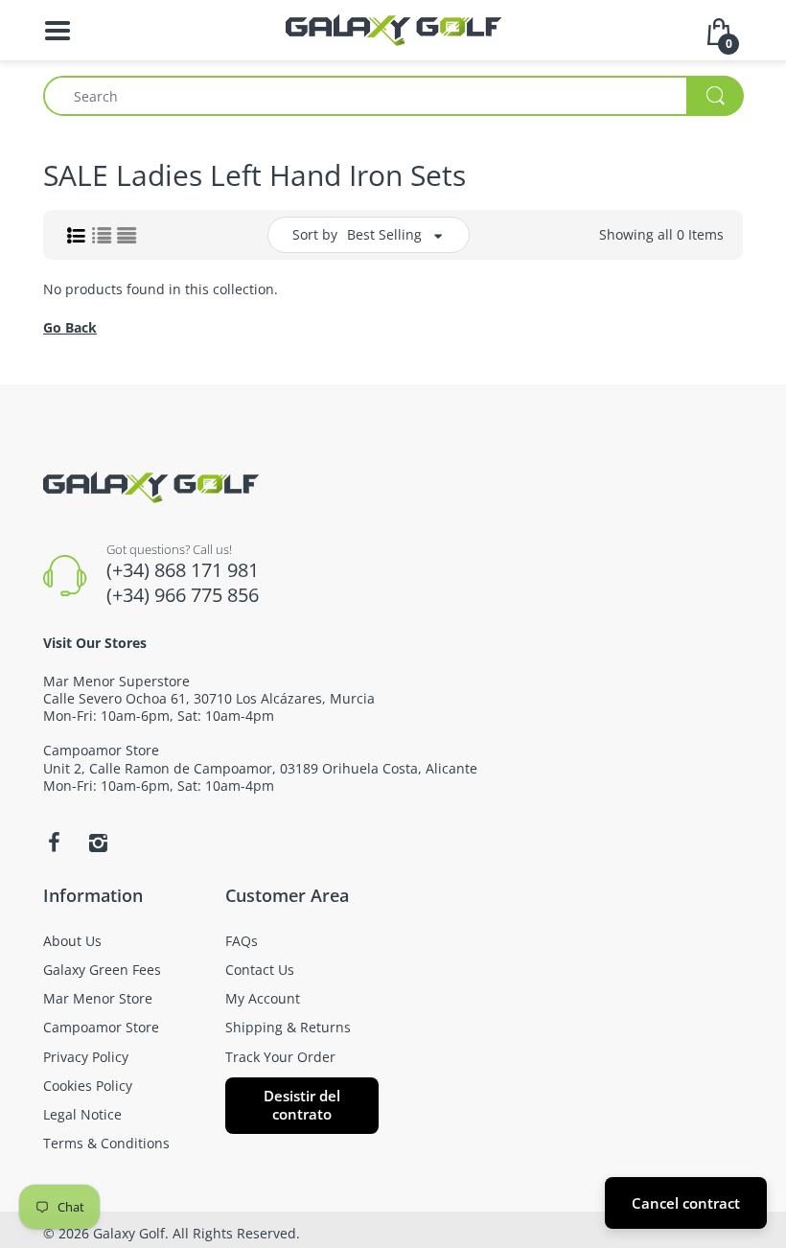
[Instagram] (97, 842)
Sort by (314, 234)
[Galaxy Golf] (393, 28)
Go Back (70, 327)
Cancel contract (686, 1203)
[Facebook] (53, 842)
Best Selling (384, 234)
